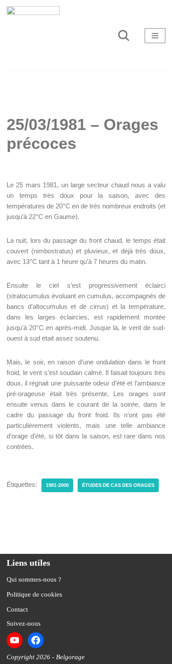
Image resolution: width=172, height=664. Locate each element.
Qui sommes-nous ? (34, 579)
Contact (17, 609)
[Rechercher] (123, 35)
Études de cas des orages (118, 485)
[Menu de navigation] (155, 35)
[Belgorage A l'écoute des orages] (33, 35)
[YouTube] (14, 640)
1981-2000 (57, 485)
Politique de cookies (34, 594)
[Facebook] (36, 640)
